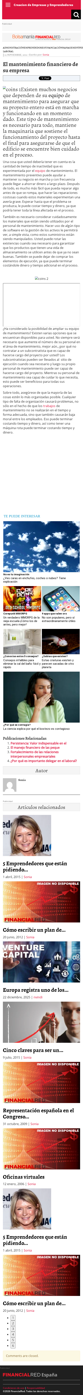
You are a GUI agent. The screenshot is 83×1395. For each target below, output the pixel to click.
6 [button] (13, 1345)
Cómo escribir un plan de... (34, 929)
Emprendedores (34, 47)
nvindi (38, 997)
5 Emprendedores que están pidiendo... (35, 866)
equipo (56, 95)
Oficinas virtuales (24, 1176)
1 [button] (13, 1318)
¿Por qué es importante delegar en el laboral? (44, 761)
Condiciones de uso (13, 1388)
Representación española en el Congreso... (38, 1113)
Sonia (46, 54)
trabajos (49, 406)
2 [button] (13, 1323)
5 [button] (13, 1340)
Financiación (53, 47)
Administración (13, 47)
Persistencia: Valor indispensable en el (38, 743)
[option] (41, 910)
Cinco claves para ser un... (33, 1050)
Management (70, 47)
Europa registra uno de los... (36, 989)
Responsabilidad (36, 1388)
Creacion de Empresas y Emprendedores (43, 5)
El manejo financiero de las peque (35, 747)
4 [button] (13, 1334)
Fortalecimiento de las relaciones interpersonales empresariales (35, 754)
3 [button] (13, 1329)
